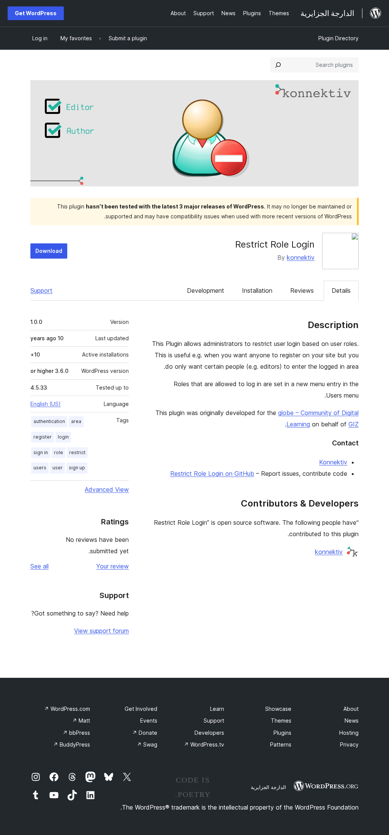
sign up (77, 467)
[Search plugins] (278, 65)
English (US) (45, 404)
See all (39, 566)
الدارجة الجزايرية (268, 787)
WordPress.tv (204, 744)
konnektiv (301, 257)
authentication (49, 421)
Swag (147, 744)
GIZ (353, 424)
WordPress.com (67, 709)
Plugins (282, 732)
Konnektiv (333, 462)
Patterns (280, 744)
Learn (217, 709)
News (352, 720)
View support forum (101, 631)
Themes (281, 720)
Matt (81, 720)
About (351, 709)
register (42, 437)
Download (48, 251)
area (76, 421)
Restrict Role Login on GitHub (212, 473)
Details (341, 290)
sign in (40, 452)
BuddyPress (71, 744)
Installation (257, 290)
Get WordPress (36, 13)
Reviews (302, 290)
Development (205, 290)
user (57, 467)
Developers (209, 732)
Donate (144, 732)
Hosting (349, 732)
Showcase (278, 709)
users (39, 467)
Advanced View (107, 489)
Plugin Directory (338, 38)
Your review (112, 566)
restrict (77, 452)
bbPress (76, 732)
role (58, 452)
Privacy (349, 744)
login (63, 437)
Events (148, 720)
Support (41, 290)
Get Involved (141, 709)
